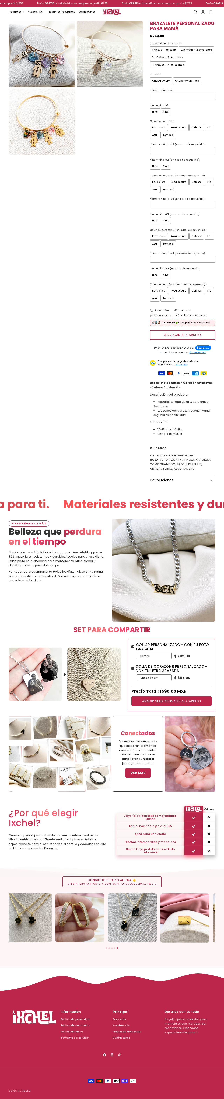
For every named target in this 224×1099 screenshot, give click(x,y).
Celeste (197, 127)
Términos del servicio (75, 1037)
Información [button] (71, 1011)
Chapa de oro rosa (187, 80)
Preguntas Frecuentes (127, 1031)
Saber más (181, 364)
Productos (119, 1019)
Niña (155, 111)
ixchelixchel (24, 1091)
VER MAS (138, 773)
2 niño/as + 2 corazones (196, 49)
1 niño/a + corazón (164, 49)
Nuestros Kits (121, 1025)
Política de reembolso (75, 1025)
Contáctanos (121, 1037)
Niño (166, 111)
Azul (155, 135)
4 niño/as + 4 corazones (168, 65)
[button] (16, 12)
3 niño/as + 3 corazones (167, 57)
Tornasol (168, 135)
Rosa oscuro (178, 127)
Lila (209, 127)
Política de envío (72, 1031)
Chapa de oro (161, 80)
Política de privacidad (75, 1019)
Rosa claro (159, 127)
